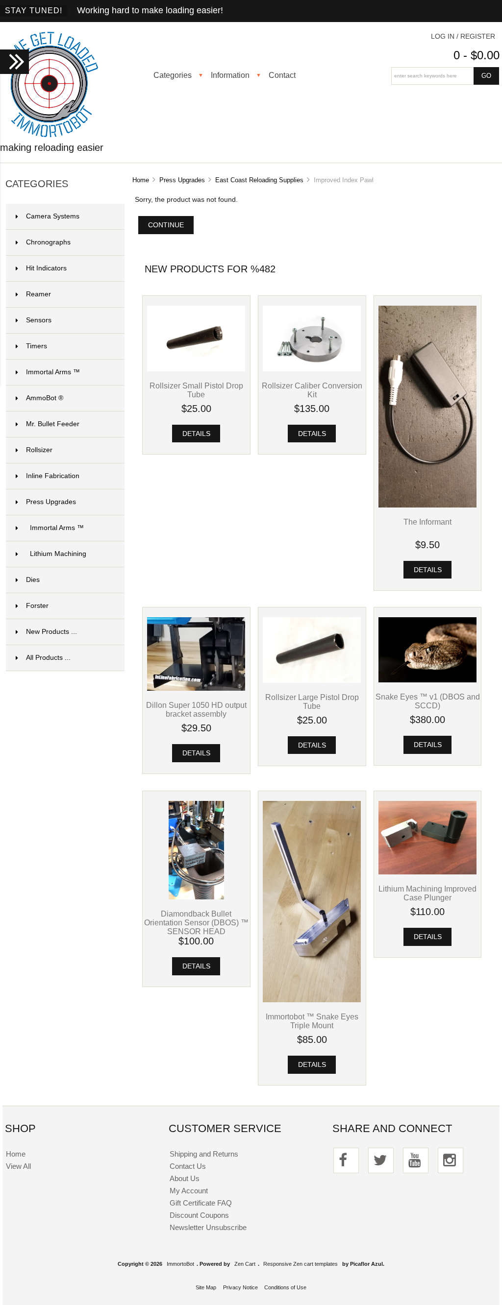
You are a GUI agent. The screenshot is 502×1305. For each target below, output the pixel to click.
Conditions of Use (285, 1287)
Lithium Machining (71, 553)
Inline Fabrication (69, 476)
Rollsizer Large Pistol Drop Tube (312, 701)
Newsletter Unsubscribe (208, 1227)
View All (18, 1166)
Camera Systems (69, 216)
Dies (69, 579)
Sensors (69, 320)
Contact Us (188, 1166)
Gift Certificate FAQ (201, 1203)
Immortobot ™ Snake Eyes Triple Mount (312, 1021)
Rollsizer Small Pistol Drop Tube (196, 390)
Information (230, 75)
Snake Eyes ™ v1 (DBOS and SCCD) (428, 701)
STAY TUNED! (33, 10)
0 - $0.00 (476, 55)
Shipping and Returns (204, 1154)
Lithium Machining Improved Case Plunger (427, 893)
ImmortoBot (180, 1264)
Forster (69, 605)
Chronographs (69, 242)
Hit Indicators (69, 268)
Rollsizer (69, 450)
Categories (172, 75)
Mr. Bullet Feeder (69, 424)
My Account (189, 1190)
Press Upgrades (182, 180)
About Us (185, 1178)
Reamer (69, 294)
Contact (282, 75)
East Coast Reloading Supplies (259, 180)
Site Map (206, 1287)
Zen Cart (244, 1264)
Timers (69, 346)
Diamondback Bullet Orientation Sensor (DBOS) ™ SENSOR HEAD (196, 922)
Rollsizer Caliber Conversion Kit (312, 390)
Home (140, 180)
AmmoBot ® (69, 398)
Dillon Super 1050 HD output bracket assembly (196, 709)
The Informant (427, 521)
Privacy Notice (240, 1287)
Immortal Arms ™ (69, 372)
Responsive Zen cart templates (300, 1264)
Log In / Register (463, 36)
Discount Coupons (199, 1215)
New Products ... (51, 631)
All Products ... (48, 657)
